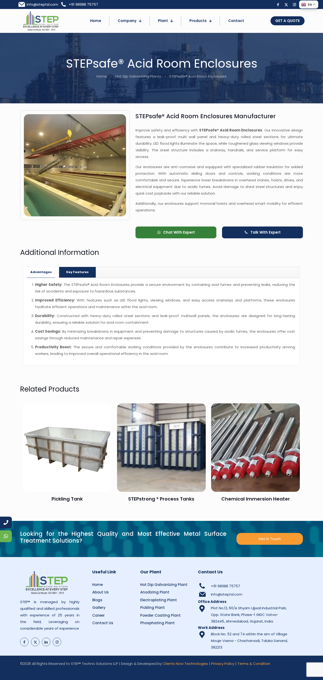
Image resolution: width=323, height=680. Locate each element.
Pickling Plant (152, 607)
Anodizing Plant (154, 592)
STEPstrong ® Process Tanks (161, 499)
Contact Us (102, 622)
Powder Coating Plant (160, 615)
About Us (100, 592)
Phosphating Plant (157, 622)
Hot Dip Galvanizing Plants (138, 76)
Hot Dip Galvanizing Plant (164, 584)
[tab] (41, 272)
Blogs (97, 599)
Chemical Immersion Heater (255, 499)
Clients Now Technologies (185, 663)
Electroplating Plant (158, 599)
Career (98, 615)
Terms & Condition (253, 663)
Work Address (211, 627)
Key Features (77, 272)
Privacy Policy (222, 663)
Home (101, 76)
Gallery (98, 607)
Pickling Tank (67, 499)
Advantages (41, 272)
